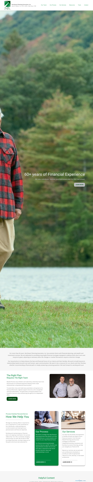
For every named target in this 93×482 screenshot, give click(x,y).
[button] (44, 4)
